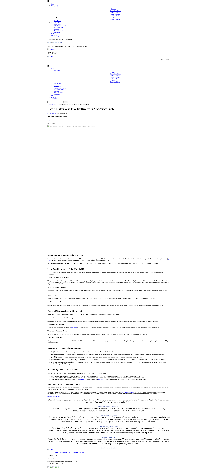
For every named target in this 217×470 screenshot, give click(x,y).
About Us (53, 68)
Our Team (57, 7)
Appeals (56, 29)
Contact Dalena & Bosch (54, 396)
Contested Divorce (59, 27)
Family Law (57, 24)
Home (52, 4)
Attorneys (113, 9)
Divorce (54, 104)
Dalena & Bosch (51, 113)
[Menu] (48, 1)
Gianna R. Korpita (115, 14)
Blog (52, 95)
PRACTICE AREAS (56, 22)
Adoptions (57, 32)
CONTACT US (55, 36)
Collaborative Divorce (60, 25)
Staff (113, 17)
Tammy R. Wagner (115, 19)
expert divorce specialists (127, 392)
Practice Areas (54, 85)
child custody (82, 379)
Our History (57, 21)
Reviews (53, 97)
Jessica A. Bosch (115, 12)
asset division (102, 379)
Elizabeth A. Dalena (115, 11)
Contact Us (54, 98)
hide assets (74, 327)
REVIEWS (54, 35)
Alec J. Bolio (115, 15)
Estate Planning (58, 30)
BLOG (53, 33)
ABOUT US (54, 5)
